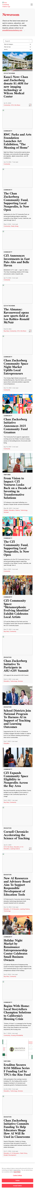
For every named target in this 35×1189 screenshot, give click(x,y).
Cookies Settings (17, 1175)
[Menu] (32, 5)
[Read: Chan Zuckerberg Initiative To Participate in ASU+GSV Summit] (17, 659)
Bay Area (6, 331)
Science (17, 510)
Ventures (6, 512)
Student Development (10, 1155)
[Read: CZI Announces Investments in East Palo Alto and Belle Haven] (17, 256)
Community (7, 105)
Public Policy (23, 1153)
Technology (23, 510)
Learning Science (15, 849)
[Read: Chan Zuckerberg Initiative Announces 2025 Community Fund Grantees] (17, 422)
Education (12, 510)
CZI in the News (15, 105)
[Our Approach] (7, 5)
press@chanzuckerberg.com (12, 30)
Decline (18, 1180)
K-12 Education (14, 909)
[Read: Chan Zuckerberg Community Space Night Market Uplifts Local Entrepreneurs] (17, 363)
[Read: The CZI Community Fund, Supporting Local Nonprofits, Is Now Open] (17, 544)
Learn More (17, 1172)
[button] (17, 44)
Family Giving (14, 226)
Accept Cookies (17, 1185)
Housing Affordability (17, 1035)
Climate (6, 510)
